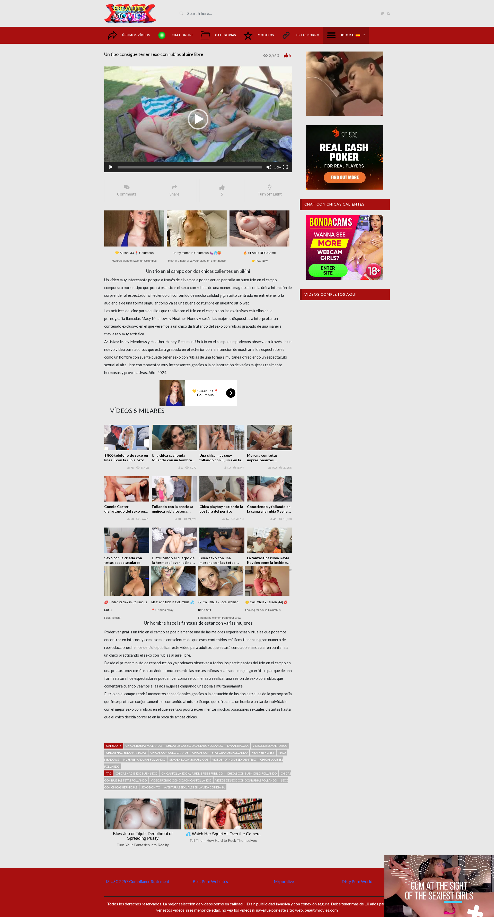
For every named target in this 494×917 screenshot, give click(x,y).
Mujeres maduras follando (144, 759)
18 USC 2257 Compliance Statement (137, 881)
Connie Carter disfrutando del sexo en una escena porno (124, 511)
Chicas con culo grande (169, 752)
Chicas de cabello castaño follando (194, 745)
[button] (198, 119)
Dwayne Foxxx (238, 745)
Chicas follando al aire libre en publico (192, 773)
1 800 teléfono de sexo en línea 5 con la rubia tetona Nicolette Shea (126, 460)
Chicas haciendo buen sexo (136, 773)
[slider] (190, 167)
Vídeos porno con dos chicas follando (181, 780)
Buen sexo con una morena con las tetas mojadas (217, 562)
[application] (198, 119)
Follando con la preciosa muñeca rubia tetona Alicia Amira (172, 511)
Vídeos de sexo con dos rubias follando (246, 780)
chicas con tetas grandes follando (220, 752)
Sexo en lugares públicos (188, 759)
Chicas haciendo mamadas (126, 752)
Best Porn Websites (210, 881)
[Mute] (268, 167)
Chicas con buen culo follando (252, 773)
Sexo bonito (150, 787)
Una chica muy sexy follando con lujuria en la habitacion (220, 460)
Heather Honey (263, 752)
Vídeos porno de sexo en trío (234, 759)
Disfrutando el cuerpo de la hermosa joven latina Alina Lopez (173, 562)
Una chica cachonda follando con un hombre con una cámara (172, 460)
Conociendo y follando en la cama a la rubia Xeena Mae (268, 511)
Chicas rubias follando (143, 745)
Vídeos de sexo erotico (270, 745)
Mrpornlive (284, 881)
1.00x (277, 167)
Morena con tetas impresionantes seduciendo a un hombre (267, 460)
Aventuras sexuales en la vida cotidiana (194, 787)
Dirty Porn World (357, 881)
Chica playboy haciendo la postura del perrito (221, 508)
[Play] (110, 167)
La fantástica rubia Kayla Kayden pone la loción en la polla (268, 562)
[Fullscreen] (285, 167)
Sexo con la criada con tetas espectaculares (123, 560)
